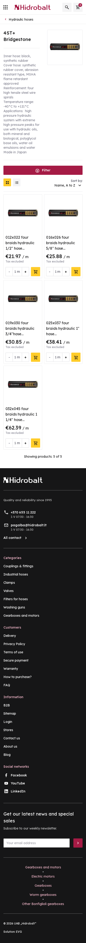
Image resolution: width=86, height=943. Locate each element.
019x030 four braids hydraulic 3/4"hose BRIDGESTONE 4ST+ (20, 334)
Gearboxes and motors (21, 615)
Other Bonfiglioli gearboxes (43, 904)
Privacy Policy (14, 644)
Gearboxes (43, 886)
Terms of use (13, 652)
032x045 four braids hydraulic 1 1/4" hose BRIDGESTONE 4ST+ (21, 419)
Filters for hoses (15, 599)
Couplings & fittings (18, 566)
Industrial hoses (15, 574)
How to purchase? (17, 677)
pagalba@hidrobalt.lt (29, 525)
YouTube (18, 783)
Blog (7, 755)
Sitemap (9, 713)
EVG (19, 931)
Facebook (19, 775)
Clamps (9, 583)
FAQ (6, 685)
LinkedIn (18, 791)
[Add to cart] (35, 271)
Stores (8, 730)
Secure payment (15, 660)
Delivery (9, 636)
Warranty (10, 669)
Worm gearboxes (43, 895)
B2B (6, 705)
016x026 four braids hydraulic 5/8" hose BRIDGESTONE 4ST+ (60, 248)
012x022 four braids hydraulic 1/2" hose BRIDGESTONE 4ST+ (20, 248)
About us (10, 746)
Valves (8, 591)
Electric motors (43, 876)
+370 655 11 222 (23, 512)
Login (7, 722)
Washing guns (14, 607)
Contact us (11, 738)
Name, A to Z (64, 185)
